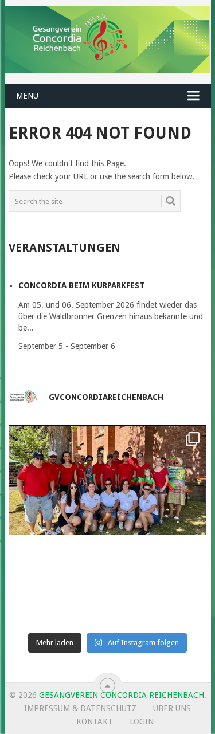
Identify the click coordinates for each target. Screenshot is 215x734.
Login (142, 721)
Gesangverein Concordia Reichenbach (121, 695)
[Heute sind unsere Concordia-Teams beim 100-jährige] (108, 524)
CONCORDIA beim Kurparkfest (81, 285)
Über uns (172, 708)
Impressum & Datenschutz (80, 708)
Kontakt (94, 721)
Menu (27, 95)
